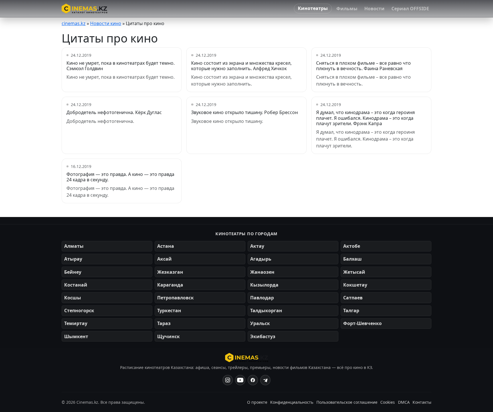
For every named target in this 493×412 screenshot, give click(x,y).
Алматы (74, 246)
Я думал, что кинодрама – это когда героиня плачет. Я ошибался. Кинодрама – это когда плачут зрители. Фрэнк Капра (365, 117)
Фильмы (346, 8)
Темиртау (75, 323)
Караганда (170, 285)
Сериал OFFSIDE (410, 8)
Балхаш (352, 259)
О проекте (257, 402)
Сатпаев (353, 298)
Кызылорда (264, 285)
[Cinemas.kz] (246, 357)
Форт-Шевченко (362, 323)
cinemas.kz (74, 23)
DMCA (404, 402)
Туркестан (169, 310)
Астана (165, 246)
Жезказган (170, 272)
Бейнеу (72, 272)
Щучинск (168, 336)
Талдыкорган (266, 310)
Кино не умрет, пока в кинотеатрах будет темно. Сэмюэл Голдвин (120, 66)
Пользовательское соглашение (346, 402)
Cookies (387, 402)
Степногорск (79, 310)
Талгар (351, 310)
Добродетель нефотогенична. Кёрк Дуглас (114, 112)
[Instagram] (228, 380)
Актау (257, 246)
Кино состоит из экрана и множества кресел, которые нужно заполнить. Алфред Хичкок (241, 66)
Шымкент (76, 336)
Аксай (164, 259)
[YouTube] (240, 380)
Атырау (73, 259)
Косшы (72, 298)
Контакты (422, 402)
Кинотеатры (313, 8)
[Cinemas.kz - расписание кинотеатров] (84, 8)
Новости (374, 8)
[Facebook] (253, 380)
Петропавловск (175, 298)
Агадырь (260, 259)
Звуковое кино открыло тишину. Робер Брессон (244, 112)
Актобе (351, 246)
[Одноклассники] (265, 380)
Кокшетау (355, 285)
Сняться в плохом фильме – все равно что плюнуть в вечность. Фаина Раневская (363, 66)
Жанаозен (262, 272)
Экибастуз (262, 336)
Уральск (260, 323)
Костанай (75, 285)
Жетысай (354, 272)
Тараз (164, 323)
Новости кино (105, 23)
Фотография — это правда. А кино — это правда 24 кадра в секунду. (120, 177)
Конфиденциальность (291, 402)
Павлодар (262, 298)
